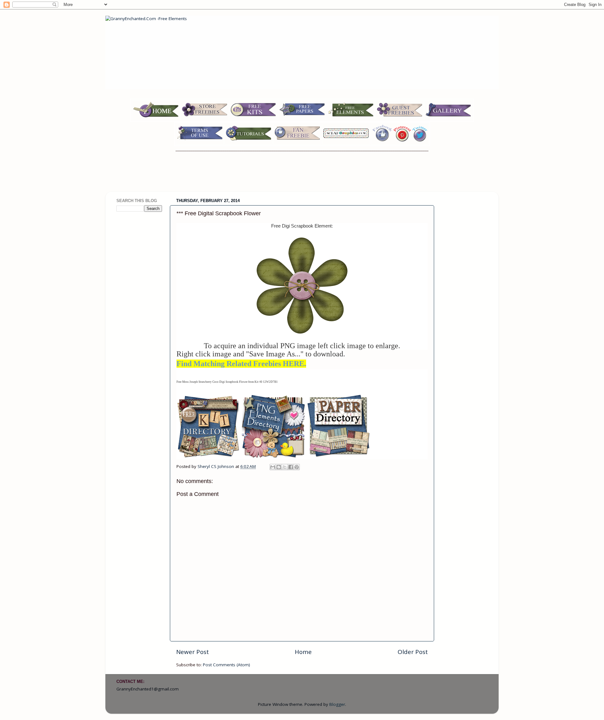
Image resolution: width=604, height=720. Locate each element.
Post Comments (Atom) (226, 665)
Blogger (337, 704)
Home (303, 652)
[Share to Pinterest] (297, 467)
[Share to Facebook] (291, 467)
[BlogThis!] (279, 467)
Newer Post (192, 652)
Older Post (413, 652)
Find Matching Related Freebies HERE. (241, 364)
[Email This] (273, 467)
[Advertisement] (302, 176)
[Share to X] (285, 467)
